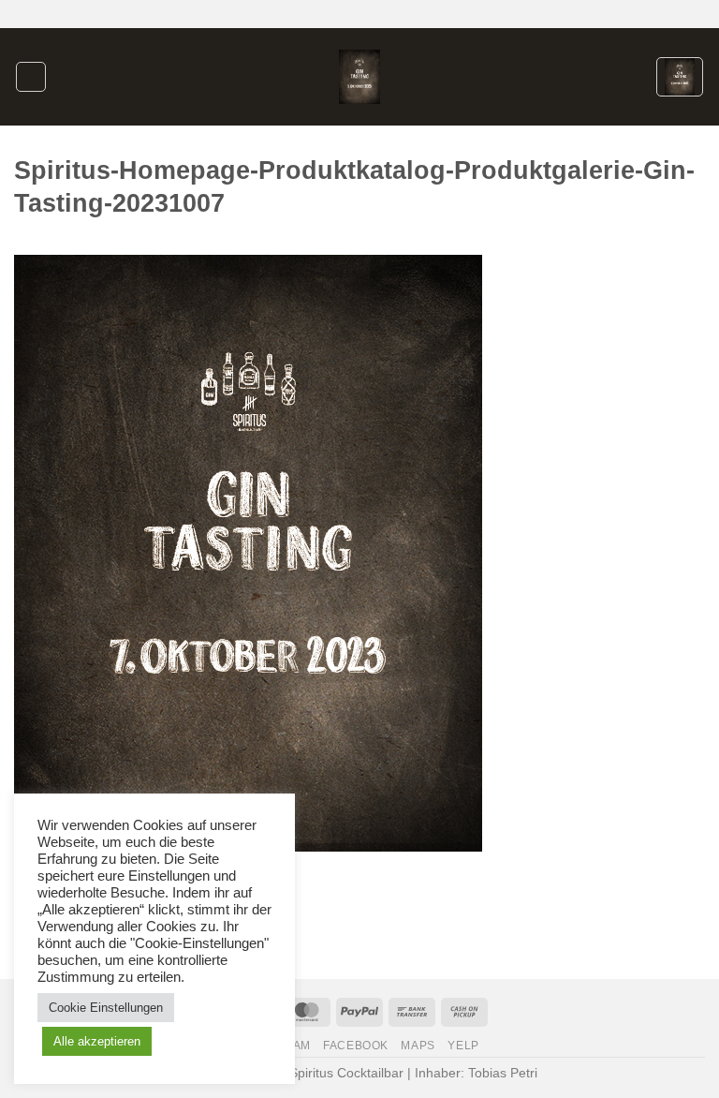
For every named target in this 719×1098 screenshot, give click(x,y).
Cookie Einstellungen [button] (106, 1008)
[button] (31, 77)
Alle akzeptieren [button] (96, 1041)
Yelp (463, 1045)
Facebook (356, 1045)
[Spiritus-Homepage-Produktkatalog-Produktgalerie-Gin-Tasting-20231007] (248, 552)
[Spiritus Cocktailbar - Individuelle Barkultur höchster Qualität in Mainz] (360, 76)
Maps (417, 1045)
